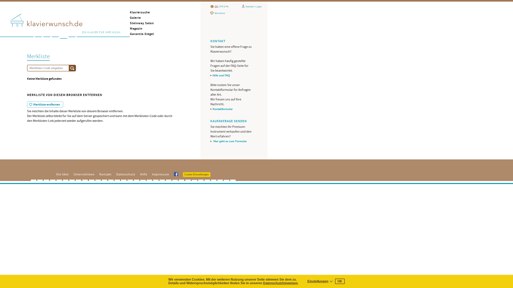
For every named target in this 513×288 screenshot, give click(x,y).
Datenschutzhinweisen (280, 283)
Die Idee (62, 174)
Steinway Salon (142, 23)
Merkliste (220, 13)
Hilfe (143, 174)
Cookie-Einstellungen (196, 174)
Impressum (160, 174)
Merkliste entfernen (46, 105)
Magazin (136, 29)
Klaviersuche (140, 12)
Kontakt (105, 174)
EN (222, 6)
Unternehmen (84, 174)
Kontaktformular (223, 109)
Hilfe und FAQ (221, 75)
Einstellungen (317, 281)
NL (227, 6)
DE (216, 6)
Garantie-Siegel (142, 34)
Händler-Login (253, 6)
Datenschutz (125, 174)
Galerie (135, 18)
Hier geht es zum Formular (230, 141)
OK (339, 281)
